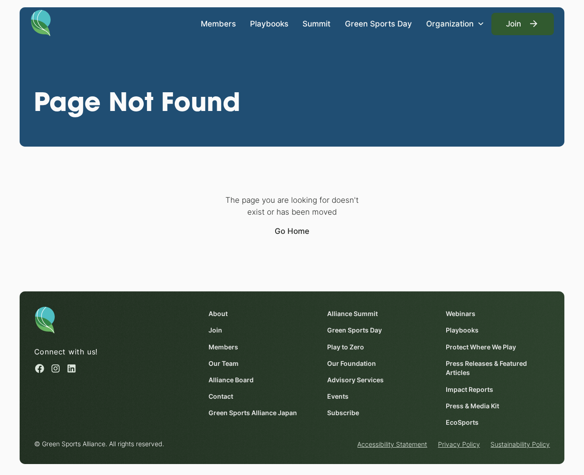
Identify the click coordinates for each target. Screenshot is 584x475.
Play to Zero (345, 347)
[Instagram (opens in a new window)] (55, 368)
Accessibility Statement (392, 444)
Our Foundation (351, 363)
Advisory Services (355, 380)
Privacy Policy (459, 444)
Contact (221, 396)
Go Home (292, 231)
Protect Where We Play (481, 347)
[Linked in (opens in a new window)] (71, 368)
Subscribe (343, 413)
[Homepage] (41, 22)
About (218, 313)
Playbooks (269, 23)
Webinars (460, 313)
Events (338, 396)
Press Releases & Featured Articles (486, 368)
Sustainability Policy (520, 444)
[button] (455, 24)
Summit (316, 23)
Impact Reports (469, 389)
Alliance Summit (352, 313)
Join (215, 330)
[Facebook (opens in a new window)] (39, 368)
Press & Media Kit (472, 406)
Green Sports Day (378, 23)
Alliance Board (231, 380)
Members (218, 23)
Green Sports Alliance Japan (253, 413)
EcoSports (462, 422)
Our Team (224, 363)
